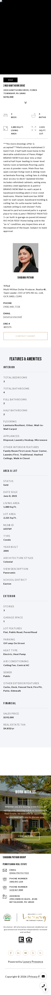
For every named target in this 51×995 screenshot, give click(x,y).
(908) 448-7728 (11, 306)
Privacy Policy (37, 976)
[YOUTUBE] (25, 953)
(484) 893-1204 (16, 881)
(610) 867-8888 (16, 890)
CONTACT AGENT (25, 336)
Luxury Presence (33, 961)
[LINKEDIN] (18, 953)
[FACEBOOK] (11, 953)
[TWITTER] (40, 953)
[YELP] (33, 953)
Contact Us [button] (25, 836)
